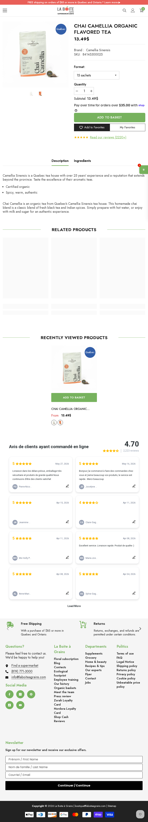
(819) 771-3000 (21, 671)
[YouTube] (20, 705)
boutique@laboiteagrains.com (90, 806)
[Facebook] (9, 694)
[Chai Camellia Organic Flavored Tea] (74, 368)
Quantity (80, 84)
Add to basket (109, 117)
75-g (60, 422)
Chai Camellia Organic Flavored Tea (69, 409)
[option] (36, 54)
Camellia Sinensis (98, 50)
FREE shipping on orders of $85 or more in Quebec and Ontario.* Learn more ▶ (74, 2)
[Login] (133, 10)
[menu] (5, 10)
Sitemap (112, 806)
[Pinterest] (31, 694)
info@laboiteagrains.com (28, 677)
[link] (25, 306)
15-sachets (54, 422)
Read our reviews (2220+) (108, 137)
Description (60, 160)
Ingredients (82, 160)
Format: (79, 67)
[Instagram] (20, 694)
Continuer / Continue (74, 785)
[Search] (124, 10)
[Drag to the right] (140, 629)
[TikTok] (9, 705)
